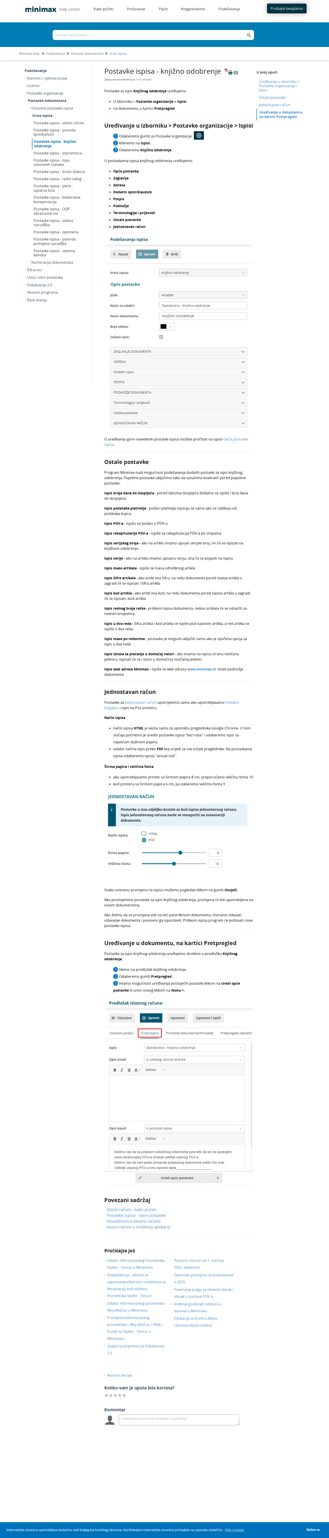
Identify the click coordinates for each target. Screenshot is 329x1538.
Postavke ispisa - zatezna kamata (54, 253)
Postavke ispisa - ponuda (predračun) (54, 132)
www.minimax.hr (202, 669)
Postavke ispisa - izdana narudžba (53, 223)
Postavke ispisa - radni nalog (57, 178)
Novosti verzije (123, 1375)
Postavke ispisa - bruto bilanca (59, 171)
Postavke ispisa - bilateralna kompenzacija (57, 199)
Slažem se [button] (313, 1530)
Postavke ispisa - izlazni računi (59, 122)
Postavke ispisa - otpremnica (58, 153)
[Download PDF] (225, 72)
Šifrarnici (34, 270)
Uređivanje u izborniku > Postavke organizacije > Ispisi (279, 86)
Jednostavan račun (141, 702)
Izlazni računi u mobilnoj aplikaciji (139, 1227)
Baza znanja (37, 299)
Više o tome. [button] (234, 1530)
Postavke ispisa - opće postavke (136, 1215)
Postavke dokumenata (87, 53)
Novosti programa (42, 292)
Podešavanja (55, 53)
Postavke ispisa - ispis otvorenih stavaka (52, 162)
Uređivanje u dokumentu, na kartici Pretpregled (281, 114)
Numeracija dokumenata (52, 262)
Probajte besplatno (287, 8)
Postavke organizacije (45, 93)
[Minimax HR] (39, 6)
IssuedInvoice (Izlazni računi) (133, 1221)
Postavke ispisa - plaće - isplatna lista (53, 188)
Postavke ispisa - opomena (56, 232)
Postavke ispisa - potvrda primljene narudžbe (55, 241)
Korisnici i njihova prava (47, 78)
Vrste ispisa (118, 53)
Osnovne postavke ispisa (52, 108)
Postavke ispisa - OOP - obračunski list (53, 211)
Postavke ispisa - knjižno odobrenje (55, 143)
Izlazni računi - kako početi (131, 1209)
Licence (33, 85)
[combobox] (149, 35)
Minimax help (29, 53)
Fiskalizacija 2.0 (39, 284)
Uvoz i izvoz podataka (45, 277)
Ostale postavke (272, 97)
